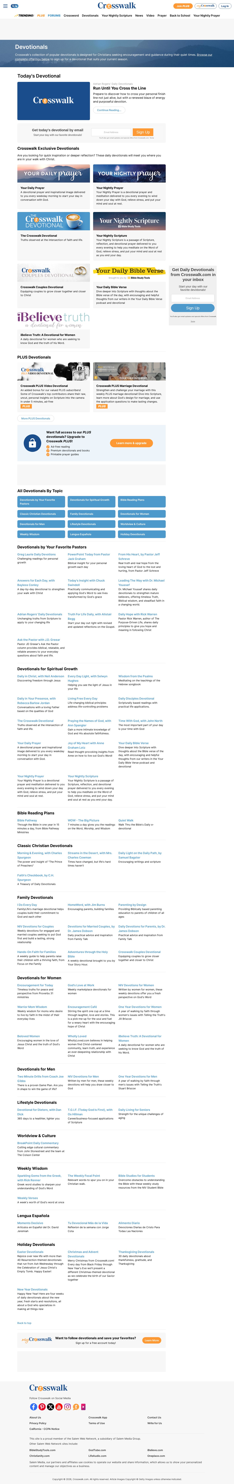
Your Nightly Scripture (117, 15)
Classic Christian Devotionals (38, 513)
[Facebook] (33, 1406)
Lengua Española (80, 534)
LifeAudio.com (97, 1455)
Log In (225, 6)
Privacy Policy (37, 1423)
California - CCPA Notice (44, 1428)
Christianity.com (39, 1455)
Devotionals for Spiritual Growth (89, 499)
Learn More (152, 1340)
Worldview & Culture (133, 524)
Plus (41, 15)
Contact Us (154, 1417)
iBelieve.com (155, 1450)
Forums (54, 15)
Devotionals (90, 15)
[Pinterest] (42, 1406)
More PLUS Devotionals (35, 418)
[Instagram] (67, 1406)
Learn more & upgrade (131, 443)
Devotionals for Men (32, 524)
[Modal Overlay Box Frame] (91, 133)
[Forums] (75, 1406)
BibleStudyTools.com (42, 1450)
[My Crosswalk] (206, 6)
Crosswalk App (98, 1417)
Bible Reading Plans (132, 499)
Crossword (71, 15)
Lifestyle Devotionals (83, 524)
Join (183, 6)
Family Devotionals (81, 513)
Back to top (24, 1323)
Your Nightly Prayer (206, 15)
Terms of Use (97, 1423)
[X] (50, 1406)
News (139, 15)
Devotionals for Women (135, 513)
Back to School (180, 15)
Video (150, 15)
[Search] (15, 6)
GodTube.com (97, 1450)
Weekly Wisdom (29, 534)
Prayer (162, 15)
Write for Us (154, 1423)
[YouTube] (59, 1406)
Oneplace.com (156, 1455)
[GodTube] (84, 1406)
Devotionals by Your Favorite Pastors (37, 501)
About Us (35, 1417)
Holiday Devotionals (133, 534)
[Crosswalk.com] (117, 5)
